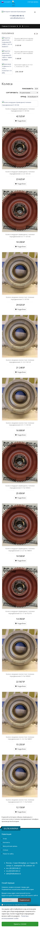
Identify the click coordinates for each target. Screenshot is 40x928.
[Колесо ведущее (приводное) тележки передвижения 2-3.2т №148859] (20, 524)
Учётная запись (33, 2)
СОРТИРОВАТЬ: (12, 93)
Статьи (5, 850)
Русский (7, 2)
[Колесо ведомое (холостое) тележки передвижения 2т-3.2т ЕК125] (20, 336)
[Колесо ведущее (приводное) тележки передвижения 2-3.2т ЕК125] (20, 147)
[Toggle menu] (27, 14)
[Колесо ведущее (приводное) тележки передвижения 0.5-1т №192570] (20, 587)
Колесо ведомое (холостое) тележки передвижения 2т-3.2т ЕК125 (20, 361)
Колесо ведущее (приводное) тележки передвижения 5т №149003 (20, 487)
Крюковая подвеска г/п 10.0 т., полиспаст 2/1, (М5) (23, 65)
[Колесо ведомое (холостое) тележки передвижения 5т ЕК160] (20, 273)
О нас (5, 839)
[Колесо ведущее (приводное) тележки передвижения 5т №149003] (20, 462)
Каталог (13, 26)
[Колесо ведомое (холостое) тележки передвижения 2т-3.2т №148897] (20, 713)
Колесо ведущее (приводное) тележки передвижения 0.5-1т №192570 (20, 612)
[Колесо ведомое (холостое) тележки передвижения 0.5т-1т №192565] (20, 776)
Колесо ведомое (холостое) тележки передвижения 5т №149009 (20, 675)
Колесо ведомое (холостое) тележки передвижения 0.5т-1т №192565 (20, 801)
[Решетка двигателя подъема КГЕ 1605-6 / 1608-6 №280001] (7, 55)
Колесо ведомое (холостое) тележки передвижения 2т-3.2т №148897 (20, 738)
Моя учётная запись (10, 846)
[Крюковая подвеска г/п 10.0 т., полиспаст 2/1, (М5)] (7, 68)
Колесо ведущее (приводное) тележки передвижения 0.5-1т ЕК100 (20, 235)
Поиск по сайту (8, 854)
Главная (5, 26)
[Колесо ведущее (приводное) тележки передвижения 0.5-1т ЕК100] (20, 210)
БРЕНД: (24, 97)
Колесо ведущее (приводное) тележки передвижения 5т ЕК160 (20, 110)
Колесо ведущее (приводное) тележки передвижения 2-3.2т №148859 (20, 549)
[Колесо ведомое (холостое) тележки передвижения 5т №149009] (20, 650)
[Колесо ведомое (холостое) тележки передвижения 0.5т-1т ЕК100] (20, 399)
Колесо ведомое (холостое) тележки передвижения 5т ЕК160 (20, 298)
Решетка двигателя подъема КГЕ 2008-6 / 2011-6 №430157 (23, 39)
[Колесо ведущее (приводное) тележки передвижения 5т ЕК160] (20, 103)
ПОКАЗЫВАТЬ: (28, 89)
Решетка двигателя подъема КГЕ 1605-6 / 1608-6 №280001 (23, 52)
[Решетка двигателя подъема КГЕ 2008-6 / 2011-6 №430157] (7, 42)
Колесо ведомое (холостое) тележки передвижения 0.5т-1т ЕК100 (20, 424)
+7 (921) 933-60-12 (17, 16)
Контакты (6, 842)
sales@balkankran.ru (17, 18)
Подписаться (24, 900)
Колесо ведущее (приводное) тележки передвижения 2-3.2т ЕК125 (20, 173)
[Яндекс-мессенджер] (13, 3)
